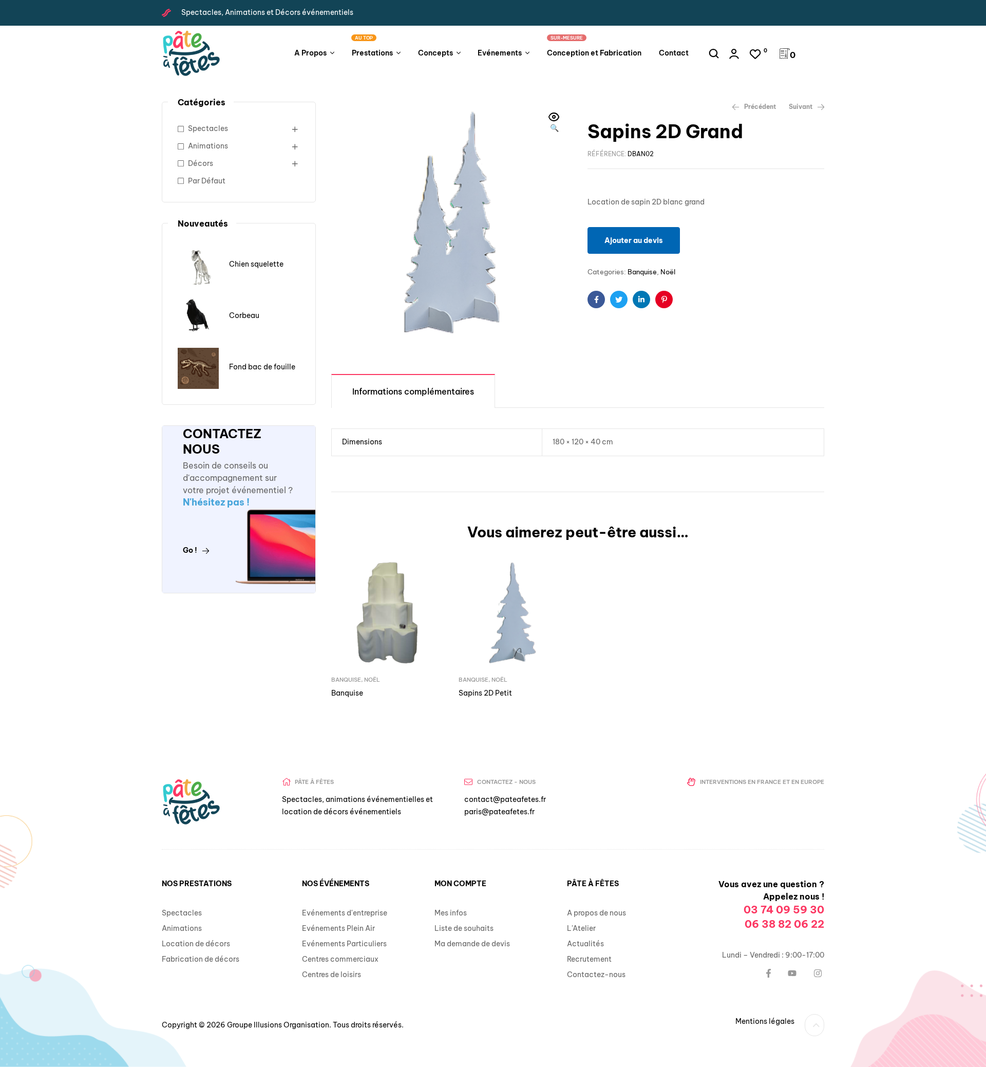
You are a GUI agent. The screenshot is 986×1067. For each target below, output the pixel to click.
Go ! (190, 550)
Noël (667, 272)
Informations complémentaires (413, 391)
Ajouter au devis (633, 240)
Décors (200, 163)
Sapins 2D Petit (485, 693)
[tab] (413, 390)
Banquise (642, 272)
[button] (554, 123)
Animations (208, 146)
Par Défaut (206, 180)
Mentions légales (764, 1021)
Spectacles (208, 128)
